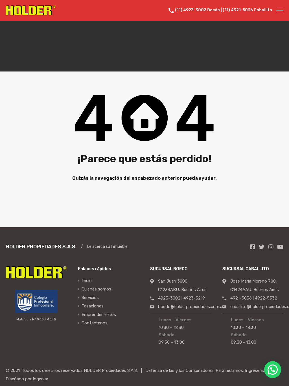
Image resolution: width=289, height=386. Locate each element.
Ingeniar (40, 378)
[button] (272, 369)
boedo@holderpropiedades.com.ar (191, 306)
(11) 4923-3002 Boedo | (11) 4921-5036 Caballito (223, 10)
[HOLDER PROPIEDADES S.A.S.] (30, 12)
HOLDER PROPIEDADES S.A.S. (41, 246)
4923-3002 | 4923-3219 (181, 298)
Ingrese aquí (256, 370)
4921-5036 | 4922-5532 (253, 298)
